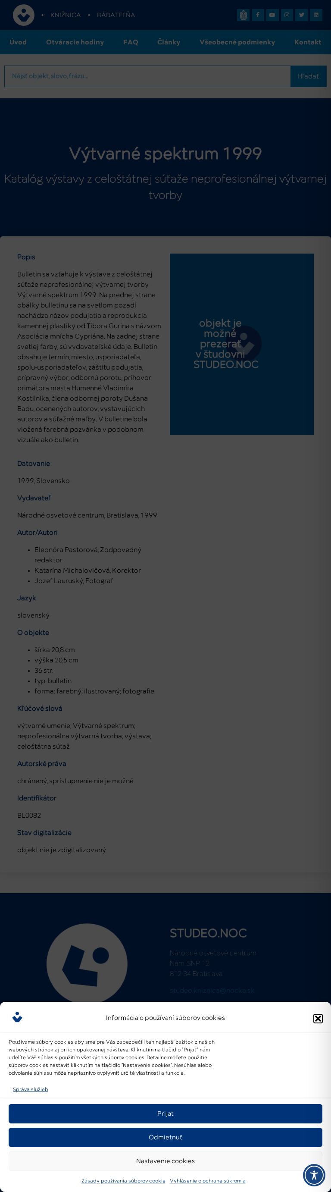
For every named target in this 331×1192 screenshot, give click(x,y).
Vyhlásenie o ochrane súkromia (208, 1181)
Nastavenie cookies (165, 1161)
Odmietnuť (165, 1137)
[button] (318, 1018)
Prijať (165, 1113)
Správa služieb (30, 1089)
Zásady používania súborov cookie (123, 1181)
